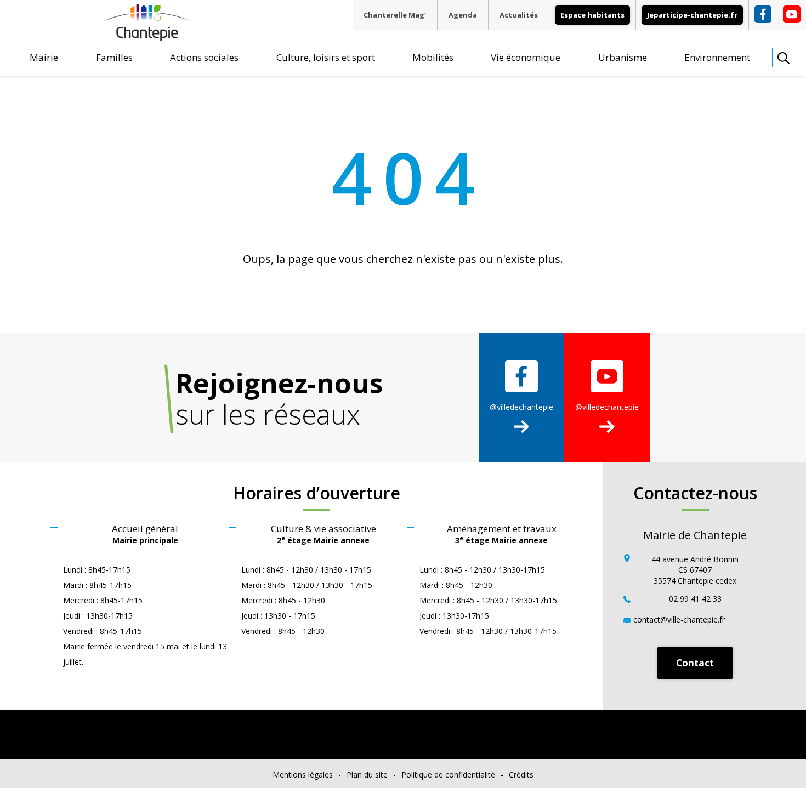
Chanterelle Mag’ (395, 15)
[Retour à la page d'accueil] (147, 36)
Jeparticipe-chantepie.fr (692, 15)
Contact (695, 662)
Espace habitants (592, 15)
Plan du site (367, 774)
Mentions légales (303, 774)
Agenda (463, 15)
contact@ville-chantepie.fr (679, 619)
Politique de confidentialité (448, 774)
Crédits (521, 774)
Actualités (519, 15)
